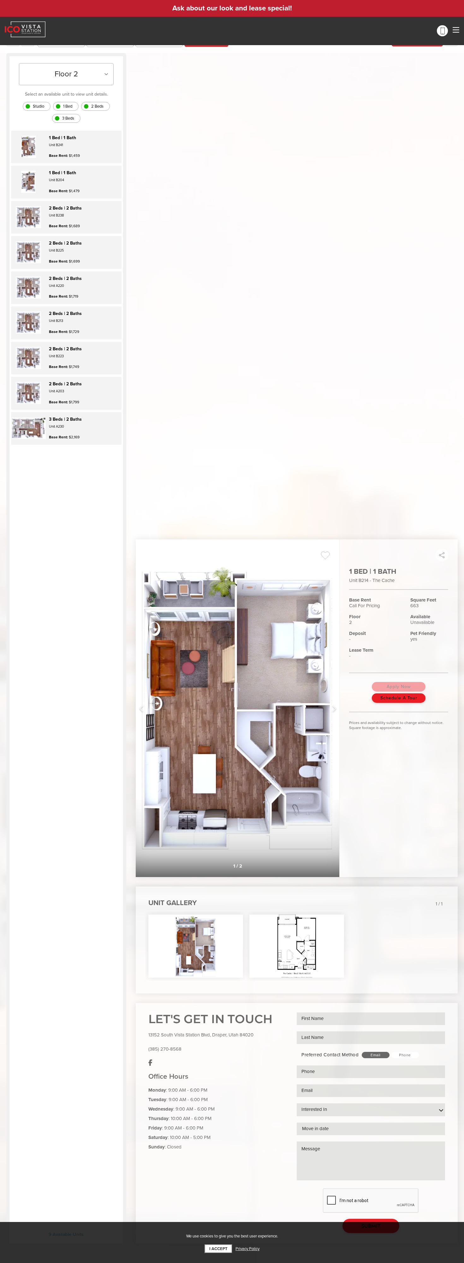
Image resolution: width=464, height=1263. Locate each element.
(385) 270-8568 (164, 1049)
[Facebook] (150, 1063)
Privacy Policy (247, 1248)
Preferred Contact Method (330, 1055)
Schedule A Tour (398, 698)
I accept (218, 1248)
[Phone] (442, 30)
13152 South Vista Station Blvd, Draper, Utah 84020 (200, 1035)
